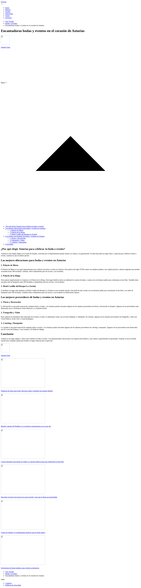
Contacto (8, 583)
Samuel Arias (5, 47)
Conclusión (9, 244)
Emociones (9, 14)
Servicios (8, 18)
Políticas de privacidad (13, 585)
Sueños (7, 12)
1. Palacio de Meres (16, 230)
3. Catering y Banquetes (18, 242)
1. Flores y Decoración (18, 238)
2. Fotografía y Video (17, 240)
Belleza (7, 10)
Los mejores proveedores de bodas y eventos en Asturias (25, 236)
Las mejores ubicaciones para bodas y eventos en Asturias (25, 228)
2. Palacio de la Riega (17, 232)
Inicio (7, 8)
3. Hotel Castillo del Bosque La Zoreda (23, 234)
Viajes (7, 16)
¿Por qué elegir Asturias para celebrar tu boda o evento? (24, 226)
